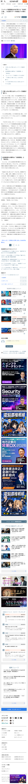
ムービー (14, 4)
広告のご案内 (4, 747)
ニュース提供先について (19, 735)
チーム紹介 (4, 744)
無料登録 (24, 1)
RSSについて (16, 732)
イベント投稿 (4, 749)
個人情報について (5, 771)
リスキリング (20, 4)
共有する (24, 17)
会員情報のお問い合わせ (19, 756)
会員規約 (3, 737)
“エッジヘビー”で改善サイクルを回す (14, 75)
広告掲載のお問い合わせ (19, 759)
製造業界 (4, 20)
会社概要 (3, 766)
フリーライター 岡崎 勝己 (9, 40)
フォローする (24, 20)
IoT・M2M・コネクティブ (7, 284)
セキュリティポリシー (6, 768)
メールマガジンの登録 (6, 730)
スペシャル (8, 4)
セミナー (3, 4)
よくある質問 (4, 732)
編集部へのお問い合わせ (6, 756)
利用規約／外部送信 (18, 730)
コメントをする (9, 346)
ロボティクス (5, 280)
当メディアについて (18, 737)
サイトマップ (4, 735)
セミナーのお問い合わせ (6, 759)
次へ (17, 245)
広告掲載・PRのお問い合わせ (13, 709)
